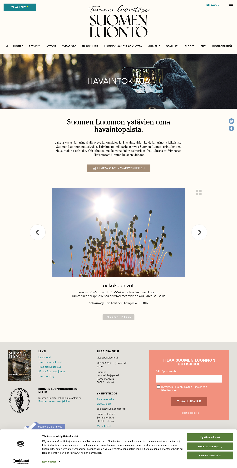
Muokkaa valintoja (208, 446)
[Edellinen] (38, 232)
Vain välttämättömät (210, 455)
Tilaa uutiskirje (46, 376)
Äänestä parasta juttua (51, 371)
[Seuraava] (199, 232)
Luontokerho (221, 46)
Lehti (202, 46)
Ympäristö (69, 46)
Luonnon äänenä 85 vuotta (123, 46)
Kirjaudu (212, 5)
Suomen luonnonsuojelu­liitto (54, 401)
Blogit (189, 46)
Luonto (18, 46)
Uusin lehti (44, 357)
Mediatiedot (104, 426)
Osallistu (172, 46)
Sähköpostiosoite (166, 371)
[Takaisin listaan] (199, 192)
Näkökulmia (90, 46)
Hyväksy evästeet (210, 437)
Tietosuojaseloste (189, 412)
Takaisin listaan (118, 317)
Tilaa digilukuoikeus (49, 366)
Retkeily (34, 46)
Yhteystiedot (104, 404)
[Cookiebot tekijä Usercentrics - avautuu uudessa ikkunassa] (21, 461)
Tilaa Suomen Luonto (50, 362)
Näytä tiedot (49, 461)
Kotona (51, 46)
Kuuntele (154, 46)
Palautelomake (105, 399)
